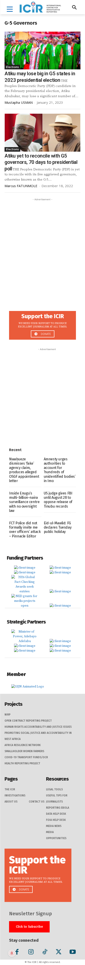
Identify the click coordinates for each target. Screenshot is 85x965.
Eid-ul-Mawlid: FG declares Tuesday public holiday (58, 527)
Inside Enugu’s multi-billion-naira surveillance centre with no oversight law (24, 502)
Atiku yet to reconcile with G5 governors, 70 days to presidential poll (41, 162)
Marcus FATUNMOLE (21, 186)
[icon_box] (42, 324)
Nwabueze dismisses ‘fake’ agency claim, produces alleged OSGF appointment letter (24, 470)
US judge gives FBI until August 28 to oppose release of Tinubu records (58, 499)
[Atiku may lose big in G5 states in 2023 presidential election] (42, 51)
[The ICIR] (40, 7)
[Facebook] (17, 952)
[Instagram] (31, 952)
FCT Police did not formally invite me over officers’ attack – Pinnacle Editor (25, 529)
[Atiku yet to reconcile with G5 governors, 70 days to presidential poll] (42, 133)
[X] (58, 952)
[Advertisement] (42, 244)
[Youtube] (72, 952)
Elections (12, 67)
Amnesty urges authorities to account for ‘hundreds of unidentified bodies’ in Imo (59, 470)
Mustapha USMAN (19, 102)
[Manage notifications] (11, 953)
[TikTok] (45, 952)
